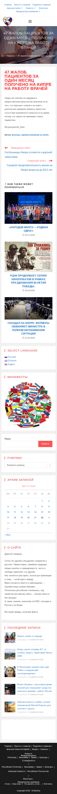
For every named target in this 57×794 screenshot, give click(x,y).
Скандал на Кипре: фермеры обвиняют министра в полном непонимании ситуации (28, 328)
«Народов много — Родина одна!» (28, 229)
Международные (28, 755)
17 (8, 517)
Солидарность (28, 761)
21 (35, 517)
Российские (7, 767)
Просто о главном (22, 5)
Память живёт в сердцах (29, 636)
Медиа (35, 749)
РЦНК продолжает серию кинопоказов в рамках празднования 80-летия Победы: (28, 281)
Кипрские (12, 771)
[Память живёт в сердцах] (10, 637)
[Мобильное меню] (30, 21)
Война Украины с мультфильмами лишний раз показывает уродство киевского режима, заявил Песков (34, 687)
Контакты (48, 784)
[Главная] (2, 56)
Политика (11, 757)
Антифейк (24, 749)
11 (15, 512)
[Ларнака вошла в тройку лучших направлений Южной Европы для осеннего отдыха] (10, 707)
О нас (7, 784)
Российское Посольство (38, 771)
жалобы (16, 135)
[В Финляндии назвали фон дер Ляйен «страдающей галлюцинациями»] (10, 671)
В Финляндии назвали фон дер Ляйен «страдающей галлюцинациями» (33, 670)
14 (35, 512)
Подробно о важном (41, 5)
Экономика (23, 757)
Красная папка (13, 8)
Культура (43, 757)
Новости (29, 8)
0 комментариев (35, 640)
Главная (8, 5)
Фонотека (43, 8)
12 (22, 512)
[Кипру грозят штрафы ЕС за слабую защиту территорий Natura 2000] (10, 654)
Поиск (8, 439)
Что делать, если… (32, 784)
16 (49, 512)
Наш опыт (17, 784)
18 (15, 517)
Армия (34, 757)
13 (28, 512)
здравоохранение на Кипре (35, 135)
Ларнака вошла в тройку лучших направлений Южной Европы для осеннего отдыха (34, 705)
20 (28, 517)
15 (42, 512)
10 (8, 512)
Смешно (44, 749)
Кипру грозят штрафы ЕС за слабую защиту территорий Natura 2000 (34, 652)
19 (22, 517)
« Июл (8, 535)
